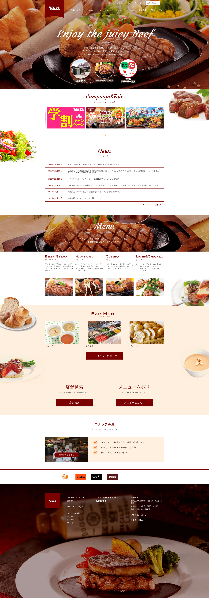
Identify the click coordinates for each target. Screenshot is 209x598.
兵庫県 (149, 506)
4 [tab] (108, 136)
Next (168, 116)
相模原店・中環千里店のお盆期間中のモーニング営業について (94, 192)
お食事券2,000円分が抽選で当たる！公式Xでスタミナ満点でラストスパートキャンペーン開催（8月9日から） (114, 185)
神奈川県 (150, 501)
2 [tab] (103, 136)
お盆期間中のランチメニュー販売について (85, 198)
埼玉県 (157, 501)
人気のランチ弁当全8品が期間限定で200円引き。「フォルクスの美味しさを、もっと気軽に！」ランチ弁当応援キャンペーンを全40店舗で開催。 (114, 172)
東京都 (142, 501)
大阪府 (142, 506)
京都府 (155, 506)
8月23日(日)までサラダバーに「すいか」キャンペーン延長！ (93, 164)
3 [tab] (105, 136)
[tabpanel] (65, 120)
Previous (39, 116)
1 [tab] (101, 136)
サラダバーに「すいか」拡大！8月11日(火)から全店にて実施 (93, 179)
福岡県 (147, 509)
